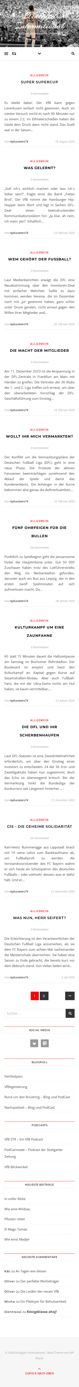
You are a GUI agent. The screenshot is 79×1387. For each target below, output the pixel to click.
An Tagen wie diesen (31, 1271)
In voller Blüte (14, 1199)
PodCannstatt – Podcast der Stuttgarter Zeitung (33, 1153)
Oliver (9, 1281)
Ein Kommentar (39, 547)
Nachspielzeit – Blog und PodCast (29, 1107)
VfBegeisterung (15, 1086)
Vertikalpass (13, 1076)
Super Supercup (39, 82)
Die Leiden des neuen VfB (39, 1291)
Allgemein (39, 75)
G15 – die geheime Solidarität (39, 826)
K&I (7, 1271)
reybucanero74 (19, 141)
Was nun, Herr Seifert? (39, 918)
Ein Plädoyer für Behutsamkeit (43, 1301)
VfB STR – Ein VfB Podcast (23, 1139)
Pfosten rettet (14, 1219)
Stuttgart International (39, 21)
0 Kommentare (39, 93)
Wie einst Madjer (17, 1239)
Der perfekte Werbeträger (39, 1281)
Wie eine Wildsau (17, 1209)
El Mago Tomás (15, 1229)
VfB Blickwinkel (16, 1167)
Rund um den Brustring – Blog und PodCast (37, 1097)
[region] (39, 1350)
